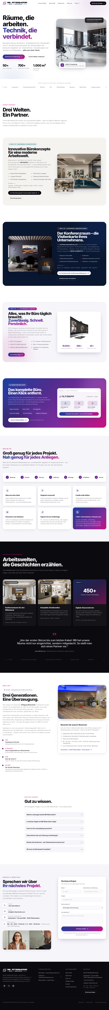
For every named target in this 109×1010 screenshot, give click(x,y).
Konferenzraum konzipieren (67, 278)
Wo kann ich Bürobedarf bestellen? (39, 849)
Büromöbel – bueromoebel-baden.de (49, 973)
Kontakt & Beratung (70, 987)
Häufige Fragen (69, 981)
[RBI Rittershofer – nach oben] (15, 970)
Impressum (81, 1002)
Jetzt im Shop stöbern (17, 420)
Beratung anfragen (97, 3)
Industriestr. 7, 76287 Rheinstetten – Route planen (75, 749)
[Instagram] (9, 986)
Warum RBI (52, 3)
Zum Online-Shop (15, 354)
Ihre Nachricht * (65, 912)
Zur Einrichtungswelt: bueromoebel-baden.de (23, 193)
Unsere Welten (42, 3)
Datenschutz (89, 1002)
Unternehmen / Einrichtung (90, 888)
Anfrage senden (81, 929)
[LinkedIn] (13, 986)
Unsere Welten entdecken (37, 56)
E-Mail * (63, 896)
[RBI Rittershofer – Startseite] (15, 3)
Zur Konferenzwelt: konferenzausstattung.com (73, 273)
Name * (63, 888)
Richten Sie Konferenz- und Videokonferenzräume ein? (46, 842)
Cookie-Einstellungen (100, 1002)
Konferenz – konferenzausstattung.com (46, 976)
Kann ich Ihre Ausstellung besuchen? (39, 828)
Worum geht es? (65, 904)
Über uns (69, 3)
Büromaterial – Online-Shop (46, 980)
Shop (76, 3)
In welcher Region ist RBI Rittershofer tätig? (41, 821)
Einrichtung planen (15, 198)
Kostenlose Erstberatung (12, 56)
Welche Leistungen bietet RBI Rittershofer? (41, 814)
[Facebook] (4, 986)
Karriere (67, 984)
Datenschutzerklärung (81, 934)
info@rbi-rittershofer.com (90, 983)
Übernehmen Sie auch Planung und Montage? (42, 835)
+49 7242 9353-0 (88, 980)
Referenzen (61, 3)
